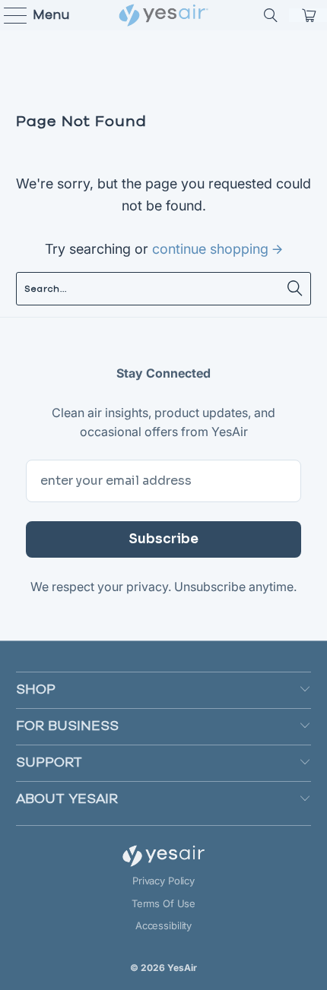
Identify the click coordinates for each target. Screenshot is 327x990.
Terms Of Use (163, 903)
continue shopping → (217, 249)
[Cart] (308, 15)
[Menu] (8, 15)
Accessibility (163, 925)
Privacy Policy (163, 881)
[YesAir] (164, 15)
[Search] (270, 15)
